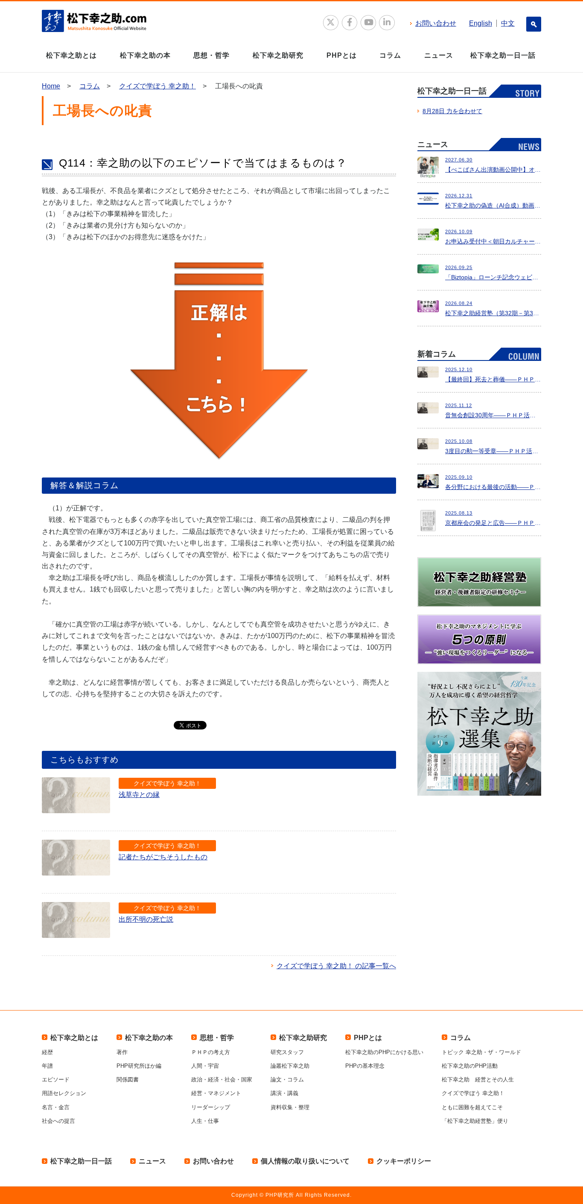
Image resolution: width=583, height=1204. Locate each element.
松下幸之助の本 (145, 55)
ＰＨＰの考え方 (210, 1052)
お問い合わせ (435, 23)
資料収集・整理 (290, 1107)
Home (51, 86)
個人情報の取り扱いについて (305, 1161)
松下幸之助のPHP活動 (470, 1066)
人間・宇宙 (205, 1066)
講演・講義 (284, 1093)
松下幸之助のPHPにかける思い (384, 1052)
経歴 (47, 1052)
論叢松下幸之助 (290, 1066)
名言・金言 (56, 1107)
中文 (508, 23)
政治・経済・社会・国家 (221, 1079)
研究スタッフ (287, 1052)
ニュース (438, 55)
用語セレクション (64, 1093)
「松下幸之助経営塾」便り (475, 1121)
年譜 (47, 1066)
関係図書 (128, 1079)
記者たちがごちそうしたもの (163, 857)
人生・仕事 (205, 1121)
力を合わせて (452, 111)
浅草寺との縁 (139, 794)
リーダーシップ (210, 1107)
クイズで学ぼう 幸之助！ (157, 86)
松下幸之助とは (71, 55)
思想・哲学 (211, 55)
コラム (390, 55)
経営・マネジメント (216, 1093)
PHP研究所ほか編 (139, 1066)
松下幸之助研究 (278, 55)
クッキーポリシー (403, 1161)
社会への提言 (58, 1121)
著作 (122, 1052)
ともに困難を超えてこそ (472, 1107)
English (480, 23)
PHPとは (341, 55)
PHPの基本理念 (365, 1066)
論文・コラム (287, 1079)
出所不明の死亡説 (146, 919)
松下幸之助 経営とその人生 (478, 1079)
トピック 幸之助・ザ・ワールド (481, 1052)
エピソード (56, 1079)
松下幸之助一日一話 (503, 55)
